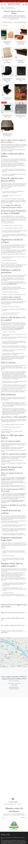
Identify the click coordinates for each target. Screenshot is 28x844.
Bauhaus (11, 289)
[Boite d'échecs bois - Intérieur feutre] (7, 34)
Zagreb (7, 289)
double (21, 169)
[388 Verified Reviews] (14, 831)
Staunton (24, 288)
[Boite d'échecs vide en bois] (7, 52)
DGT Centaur (23, 493)
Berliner (3, 289)
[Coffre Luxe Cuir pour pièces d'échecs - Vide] (7, 126)
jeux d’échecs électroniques (18, 500)
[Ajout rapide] (2, 39)
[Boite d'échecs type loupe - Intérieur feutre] (21, 34)
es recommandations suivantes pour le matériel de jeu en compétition (12, 328)
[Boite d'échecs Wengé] (7, 90)
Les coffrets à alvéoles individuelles (9, 174)
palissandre (7, 375)
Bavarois (15, 289)
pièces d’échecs (17, 287)
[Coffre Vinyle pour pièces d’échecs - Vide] (7, 107)
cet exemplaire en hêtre (12, 283)
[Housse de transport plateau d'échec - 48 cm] (21, 71)
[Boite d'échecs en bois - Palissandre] (21, 52)
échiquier (5, 389)
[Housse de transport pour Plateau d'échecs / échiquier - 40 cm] (7, 71)
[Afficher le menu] (1, 4)
